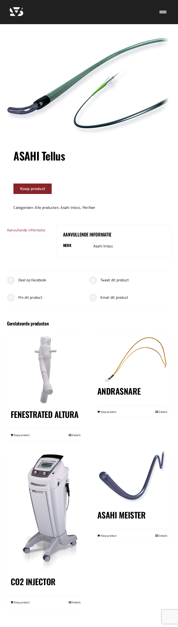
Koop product (32, 188)
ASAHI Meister (121, 515)
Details (76, 435)
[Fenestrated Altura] (45, 370)
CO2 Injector (33, 581)
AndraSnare (119, 391)
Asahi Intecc (70, 207)
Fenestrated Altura (44, 414)
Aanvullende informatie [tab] (26, 230)
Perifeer (89, 207)
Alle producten (46, 207)
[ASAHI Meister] (132, 478)
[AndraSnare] (132, 358)
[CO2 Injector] (45, 511)
